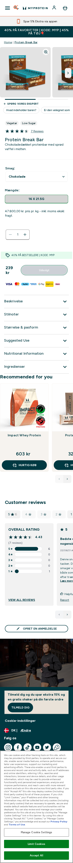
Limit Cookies (36, 843)
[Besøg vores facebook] (18, 747)
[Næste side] (67, 615)
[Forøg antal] (24, 234)
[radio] (36, 199)
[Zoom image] (46, 52)
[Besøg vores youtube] (37, 747)
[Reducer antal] (10, 234)
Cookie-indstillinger (20, 720)
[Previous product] (59, 479)
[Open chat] (57, 747)
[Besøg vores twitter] (47, 747)
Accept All (36, 855)
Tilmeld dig (20, 707)
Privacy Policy (58, 821)
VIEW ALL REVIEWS (21, 599)
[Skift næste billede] (68, 73)
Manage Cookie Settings (36, 832)
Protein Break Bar (26, 42)
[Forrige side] (59, 615)
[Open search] (16, 8)
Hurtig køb (27, 465)
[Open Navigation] (7, 8)
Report (64, 599)
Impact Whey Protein (24, 435)
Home (8, 42)
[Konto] (54, 8)
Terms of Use (17, 824)
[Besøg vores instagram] (8, 747)
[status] (17, 234)
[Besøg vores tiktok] (28, 747)
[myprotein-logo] (35, 8)
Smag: (10, 168)
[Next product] (67, 479)
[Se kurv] (65, 8)
